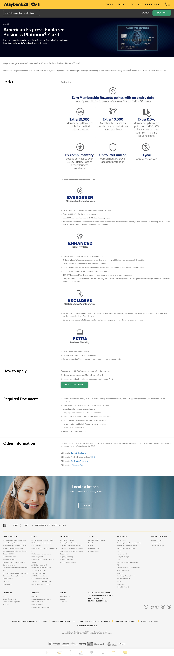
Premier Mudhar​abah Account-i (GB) (15, 573)
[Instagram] (157, 607)
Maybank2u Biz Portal (97, 601)
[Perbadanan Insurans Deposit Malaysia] (90, 644)
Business (122, 4)
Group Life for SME (9, 599)
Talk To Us (161, 13)
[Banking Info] (56, 644)
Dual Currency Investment (126, 548)
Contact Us (63, 599)
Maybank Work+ (37, 604)
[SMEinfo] (82, 644)
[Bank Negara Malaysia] (50, 644)
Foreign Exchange (123, 557)
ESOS (118, 551)
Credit (5, 596)
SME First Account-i (9, 557)
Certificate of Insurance (79, 461)
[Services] (125, 652)
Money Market (122, 554)
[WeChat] (169, 607)
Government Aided (66, 559)
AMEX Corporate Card (39, 565)
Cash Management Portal (99, 593)
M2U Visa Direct (37, 602)
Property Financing (66, 557)
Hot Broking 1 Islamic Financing (127, 562)
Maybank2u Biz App (157, 546)
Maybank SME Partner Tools (40, 607)
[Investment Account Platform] (113, 644)
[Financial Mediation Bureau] (74, 644)
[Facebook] (146, 607)
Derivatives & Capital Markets (127, 546)
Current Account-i (9, 565)
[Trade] (81, 652)
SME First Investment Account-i (14, 562)
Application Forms (66, 596)
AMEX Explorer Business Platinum (43, 540)
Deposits (6, 581)
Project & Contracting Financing (70, 546)
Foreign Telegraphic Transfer (41, 599)
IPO (118, 565)
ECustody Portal (95, 598)
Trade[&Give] (121, 584)
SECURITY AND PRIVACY (150, 621)
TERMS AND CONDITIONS (87, 626)
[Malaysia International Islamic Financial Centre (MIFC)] (103, 644)
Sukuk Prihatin (121, 540)
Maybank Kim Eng (123, 570)
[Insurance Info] (65, 644)
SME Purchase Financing (68, 562)
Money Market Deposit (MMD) (13, 548)
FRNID (119, 559)
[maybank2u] (22, 4)
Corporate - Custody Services (13, 576)
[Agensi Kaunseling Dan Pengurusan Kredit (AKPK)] (96, 644)
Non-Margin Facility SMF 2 (126, 576)
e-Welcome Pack (77, 465)
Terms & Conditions (78, 453)
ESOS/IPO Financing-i (124, 587)
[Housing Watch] (122, 644)
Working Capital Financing (68, 543)
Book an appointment (74, 385)
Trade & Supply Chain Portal (100, 595)
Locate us (146, 13)
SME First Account (9, 559)
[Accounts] (48, 652)
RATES (44, 621)
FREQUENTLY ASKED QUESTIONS (24, 621)
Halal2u (34, 596)
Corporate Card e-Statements (41, 581)
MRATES (119, 573)
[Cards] (59, 652)
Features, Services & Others (41, 584)
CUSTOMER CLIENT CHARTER (63, 621)
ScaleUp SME (7, 584)
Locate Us (63, 602)
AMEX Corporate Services (40, 576)
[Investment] (92, 652)
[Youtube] (163, 607)
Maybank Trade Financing (96, 540)
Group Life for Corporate (11, 602)
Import (90, 543)
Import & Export (93, 551)
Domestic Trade (93, 548)
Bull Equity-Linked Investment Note (129, 543)
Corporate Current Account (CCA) (14, 540)
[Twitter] (152, 607)
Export (90, 546)
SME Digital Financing (67, 540)
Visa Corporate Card (38, 573)
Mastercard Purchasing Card (41, 568)
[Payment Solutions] (103, 652)
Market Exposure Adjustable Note (128, 568)
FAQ (132, 4)
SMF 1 (119, 581)
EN (92, 457)
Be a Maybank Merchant (39, 579)
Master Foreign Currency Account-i (15, 546)
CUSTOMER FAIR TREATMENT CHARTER (94, 621)
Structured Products (124, 579)
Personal (109, 4)
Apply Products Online (149, 4)
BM (95, 457)
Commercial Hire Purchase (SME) (71, 548)
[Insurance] (113, 652)
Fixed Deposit (7, 579)
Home (15, 525)
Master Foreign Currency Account (14, 543)
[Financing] (70, 652)
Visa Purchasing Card (38, 570)
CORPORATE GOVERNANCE (125, 621)
